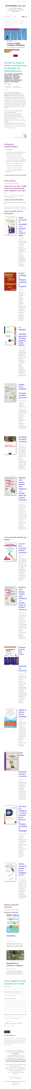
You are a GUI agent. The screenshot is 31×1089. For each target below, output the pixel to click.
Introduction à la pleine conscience (23, 439)
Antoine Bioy (10, 74)
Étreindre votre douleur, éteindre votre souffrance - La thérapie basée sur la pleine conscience (23, 489)
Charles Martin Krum (18, 74)
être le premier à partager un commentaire (17, 208)
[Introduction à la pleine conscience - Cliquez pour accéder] (10, 454)
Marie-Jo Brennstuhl (9, 80)
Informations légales (14, 1076)
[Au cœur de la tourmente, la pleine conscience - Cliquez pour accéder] (10, 560)
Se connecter (24, 1)
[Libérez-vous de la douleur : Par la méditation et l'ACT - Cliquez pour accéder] (10, 880)
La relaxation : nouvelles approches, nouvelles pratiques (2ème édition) (23, 336)
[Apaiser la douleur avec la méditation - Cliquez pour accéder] (10, 727)
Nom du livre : (7, 986)
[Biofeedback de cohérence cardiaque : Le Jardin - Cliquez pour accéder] (15, 959)
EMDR (10, 75)
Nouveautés (7, 81)
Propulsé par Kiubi (15, 1084)
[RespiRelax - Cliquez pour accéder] (12, 932)
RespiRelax (10, 936)
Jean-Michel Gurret (8, 78)
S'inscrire (18, 1)
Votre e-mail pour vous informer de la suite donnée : (15, 1014)
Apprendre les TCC (15, 6)
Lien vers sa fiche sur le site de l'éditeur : (13, 992)
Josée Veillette (16, 78)
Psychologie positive (15, 81)
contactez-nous (9, 1044)
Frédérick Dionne (16, 77)
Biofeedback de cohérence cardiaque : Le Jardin (15, 965)
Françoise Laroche (8, 77)
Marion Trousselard (18, 80)
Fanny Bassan (16, 75)
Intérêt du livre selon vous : (10, 998)
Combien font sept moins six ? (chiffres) (13, 1023)
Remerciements (18, 1078)
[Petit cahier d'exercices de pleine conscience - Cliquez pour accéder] (11, 769)
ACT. (5, 74)
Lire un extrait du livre (18, 137)
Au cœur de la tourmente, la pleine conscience (23, 548)
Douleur (6, 75)
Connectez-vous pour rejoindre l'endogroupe (14, 195)
